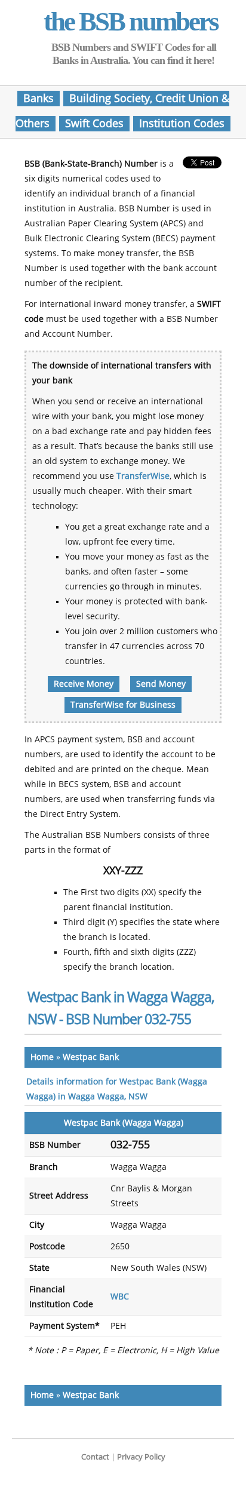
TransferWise (143, 476)
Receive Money (83, 684)
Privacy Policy (141, 1456)
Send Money (161, 684)
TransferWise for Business (123, 705)
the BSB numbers (131, 21)
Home (42, 1057)
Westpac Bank (91, 1057)
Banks (38, 98)
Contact (95, 1456)
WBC (119, 1297)
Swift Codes (94, 123)
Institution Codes (182, 123)
